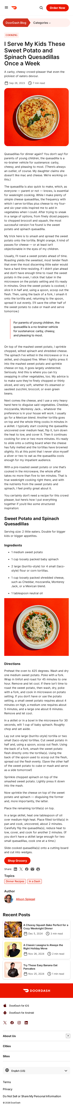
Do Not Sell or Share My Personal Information (32, 1096)
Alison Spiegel (25, 899)
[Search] (41, 8)
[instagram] (19, 1023)
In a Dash (34, 881)
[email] (32, 869)
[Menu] (6, 7)
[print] (38, 869)
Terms (7, 1082)
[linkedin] (15, 869)
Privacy (7, 1089)
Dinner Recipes (15, 881)
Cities (7, 1046)
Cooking (11, 35)
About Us (9, 1036)
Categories (40, 22)
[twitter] (5, 1023)
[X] (21, 869)
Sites (6, 1056)
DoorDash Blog (16, 22)
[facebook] (27, 869)
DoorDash (15, 1102)
